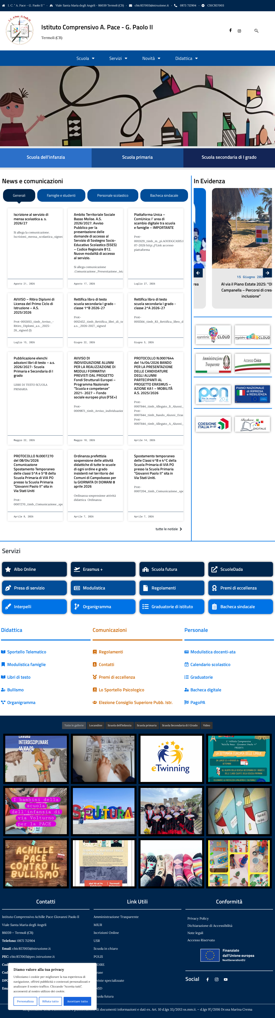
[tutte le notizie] (180, 529)
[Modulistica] (77, 588)
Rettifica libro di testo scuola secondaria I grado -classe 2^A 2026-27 (155, 304)
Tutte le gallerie (74, 725)
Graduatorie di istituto (172, 606)
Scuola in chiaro (106, 948)
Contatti (106, 664)
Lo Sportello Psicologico (121, 690)
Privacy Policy (198, 918)
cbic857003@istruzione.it (152, 5)
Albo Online (25, 569)
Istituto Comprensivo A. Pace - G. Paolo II (97, 27)
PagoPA (197, 702)
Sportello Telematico (26, 652)
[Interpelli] (8, 607)
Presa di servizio (29, 588)
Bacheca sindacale (237, 606)
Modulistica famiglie (26, 664)
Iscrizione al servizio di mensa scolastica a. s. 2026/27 (31, 219)
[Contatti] (95, 664)
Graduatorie (201, 677)
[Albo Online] (8, 569)
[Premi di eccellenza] (214, 588)
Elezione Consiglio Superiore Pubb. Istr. (136, 702)
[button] (254, 31)
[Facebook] (230, 31)
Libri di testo (19, 677)
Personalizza (25, 1001)
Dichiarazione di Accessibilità (209, 926)
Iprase (98, 972)
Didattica (183, 58)
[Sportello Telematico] (3, 652)
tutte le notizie (167, 529)
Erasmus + (93, 569)
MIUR (98, 925)
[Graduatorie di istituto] (146, 607)
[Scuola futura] (146, 569)
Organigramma (97, 606)
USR (97, 941)
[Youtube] (225, 980)
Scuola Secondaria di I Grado (180, 725)
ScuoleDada (231, 569)
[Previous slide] (198, 272)
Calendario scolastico (210, 664)
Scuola (83, 58)
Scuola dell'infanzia (46, 157)
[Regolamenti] (146, 588)
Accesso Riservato (201, 940)
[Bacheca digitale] (186, 690)
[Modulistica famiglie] (3, 664)
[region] (52, 986)
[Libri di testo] (3, 677)
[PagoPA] (186, 702)
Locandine (95, 725)
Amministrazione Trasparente (116, 917)
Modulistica (94, 588)
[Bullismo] (3, 690)
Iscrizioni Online (106, 933)
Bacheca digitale (205, 690)
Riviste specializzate (109, 980)
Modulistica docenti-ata (213, 652)
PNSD (98, 988)
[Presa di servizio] (8, 588)
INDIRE (99, 965)
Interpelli (22, 606)
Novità (148, 58)
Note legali (195, 933)
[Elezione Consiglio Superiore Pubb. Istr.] (95, 702)
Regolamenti (164, 588)
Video (206, 725)
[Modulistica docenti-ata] (186, 652)
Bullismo (15, 690)
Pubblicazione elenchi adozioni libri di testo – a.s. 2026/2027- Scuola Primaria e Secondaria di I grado (34, 366)
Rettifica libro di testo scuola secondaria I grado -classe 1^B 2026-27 (95, 304)
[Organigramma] (77, 607)
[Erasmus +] (77, 569)
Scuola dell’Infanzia (119, 725)
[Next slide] (267, 272)
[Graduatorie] (186, 677)
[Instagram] (239, 31)
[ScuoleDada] (214, 569)
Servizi (115, 58)
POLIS (98, 957)
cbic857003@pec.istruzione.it (32, 957)
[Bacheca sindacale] (214, 607)
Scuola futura (164, 569)
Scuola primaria (137, 157)
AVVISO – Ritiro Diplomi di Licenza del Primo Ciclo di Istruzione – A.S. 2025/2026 (34, 306)
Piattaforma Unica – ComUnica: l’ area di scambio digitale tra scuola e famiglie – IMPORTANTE (154, 221)
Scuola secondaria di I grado (229, 157)
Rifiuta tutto (50, 1001)
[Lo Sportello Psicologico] (95, 690)
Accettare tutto (77, 1001)
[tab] (19, 195)
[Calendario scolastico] (186, 664)
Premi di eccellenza (238, 588)
